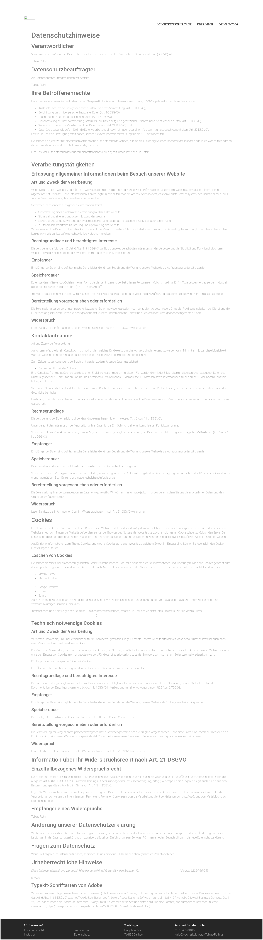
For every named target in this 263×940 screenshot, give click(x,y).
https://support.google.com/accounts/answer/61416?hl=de (94, 587)
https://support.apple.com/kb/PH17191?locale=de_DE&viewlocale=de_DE (91, 595)
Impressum (81, 930)
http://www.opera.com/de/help (65, 591)
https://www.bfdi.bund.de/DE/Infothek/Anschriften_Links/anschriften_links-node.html (83, 156)
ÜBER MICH (205, 24)
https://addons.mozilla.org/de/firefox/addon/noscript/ (63, 615)
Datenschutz (82, 934)
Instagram (30, 934)
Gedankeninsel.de (34, 930)
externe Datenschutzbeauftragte (159, 870)
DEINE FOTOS (228, 24)
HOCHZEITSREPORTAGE (174, 24)
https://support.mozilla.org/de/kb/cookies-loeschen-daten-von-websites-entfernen (106, 574)
